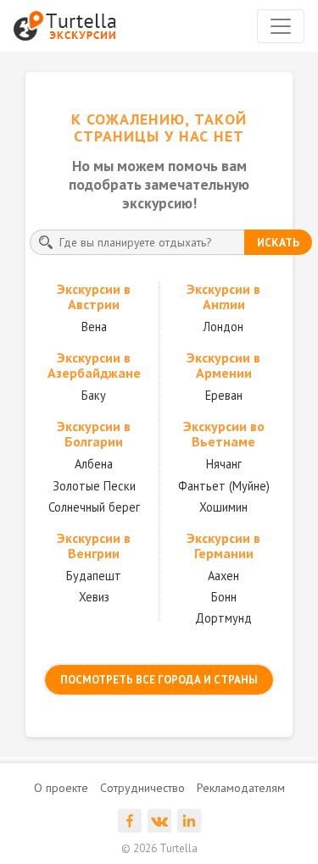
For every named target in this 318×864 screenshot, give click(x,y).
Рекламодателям (241, 787)
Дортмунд (223, 618)
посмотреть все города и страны (159, 680)
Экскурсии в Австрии (94, 296)
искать (278, 242)
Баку (93, 395)
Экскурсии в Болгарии (94, 434)
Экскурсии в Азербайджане (94, 365)
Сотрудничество (142, 787)
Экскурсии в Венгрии (94, 545)
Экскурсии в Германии (223, 545)
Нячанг (224, 464)
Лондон (223, 326)
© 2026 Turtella (159, 848)
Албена (94, 464)
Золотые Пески (94, 486)
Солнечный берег (94, 507)
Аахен (223, 576)
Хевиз (94, 597)
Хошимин (223, 507)
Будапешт (93, 576)
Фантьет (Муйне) (224, 486)
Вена (94, 326)
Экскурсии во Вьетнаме (224, 434)
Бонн (224, 597)
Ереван (224, 395)
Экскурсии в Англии (223, 296)
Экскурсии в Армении (223, 365)
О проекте (61, 787)
